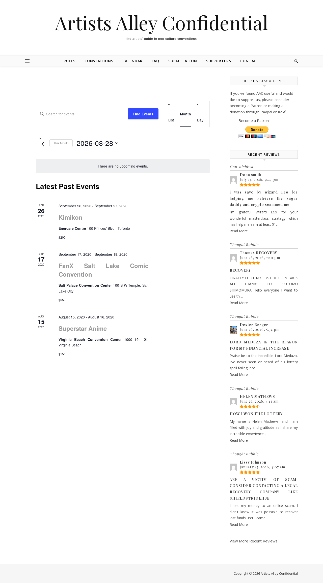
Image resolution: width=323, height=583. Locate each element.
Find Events (143, 113)
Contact (249, 60)
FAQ (155, 60)
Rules (69, 60)
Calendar (132, 60)
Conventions (99, 60)
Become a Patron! (254, 120)
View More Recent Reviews (254, 540)
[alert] (123, 166)
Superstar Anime (83, 328)
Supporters (218, 60)
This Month (61, 143)
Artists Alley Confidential (161, 22)
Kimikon (71, 217)
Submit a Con (182, 60)
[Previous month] (43, 144)
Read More (239, 231)
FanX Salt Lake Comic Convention (103, 269)
